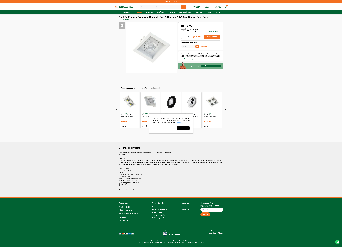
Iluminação (199, 12)
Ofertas (139, 12)
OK (197, 46)
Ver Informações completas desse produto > (192, 59)
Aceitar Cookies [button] (183, 128)
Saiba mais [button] (179, 122)
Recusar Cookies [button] (170, 128)
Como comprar (157, 207)
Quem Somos (185, 207)
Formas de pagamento (159, 209)
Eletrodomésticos (185, 12)
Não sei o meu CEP (205, 46)
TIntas (209, 12)
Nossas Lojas (185, 209)
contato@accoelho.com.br (130, 213)
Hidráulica (160, 12)
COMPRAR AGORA (212, 37)
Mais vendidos (156, 88)
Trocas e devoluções (158, 215)
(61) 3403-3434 (126, 207)
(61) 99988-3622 (126, 210)
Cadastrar (205, 214)
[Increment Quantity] (188, 37)
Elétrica (218, 12)
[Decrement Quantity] (182, 37)
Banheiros (149, 12)
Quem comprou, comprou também (134, 88)
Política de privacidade (159, 218)
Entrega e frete (157, 212)
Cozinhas (172, 12)
